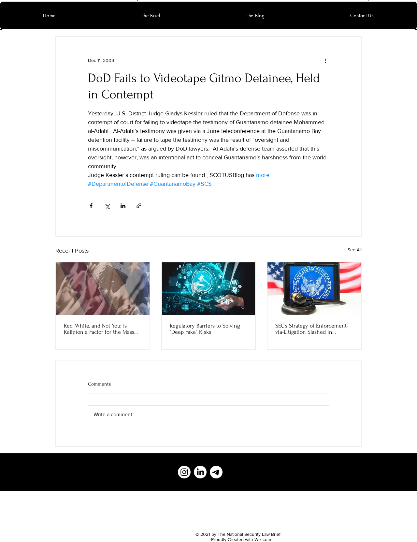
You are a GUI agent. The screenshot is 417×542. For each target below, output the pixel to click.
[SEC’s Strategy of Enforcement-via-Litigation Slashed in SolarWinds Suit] (314, 288)
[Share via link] (139, 206)
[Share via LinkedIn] (123, 206)
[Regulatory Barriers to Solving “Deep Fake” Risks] (208, 288)
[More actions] (325, 60)
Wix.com (262, 539)
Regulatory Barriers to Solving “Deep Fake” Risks (205, 329)
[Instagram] (184, 472)
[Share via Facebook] (91, 206)
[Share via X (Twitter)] (107, 206)
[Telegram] (216, 472)
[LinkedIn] (200, 472)
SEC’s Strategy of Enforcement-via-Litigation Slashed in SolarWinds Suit (311, 329)
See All (355, 249)
